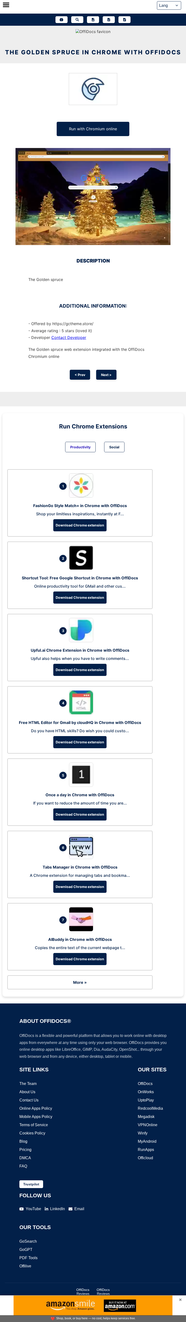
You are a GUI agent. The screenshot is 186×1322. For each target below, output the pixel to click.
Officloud (145, 1158)
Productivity (80, 447)
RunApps (146, 1150)
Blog (23, 1141)
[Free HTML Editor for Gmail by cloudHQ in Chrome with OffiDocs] (82, 713)
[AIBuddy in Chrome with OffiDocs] (82, 930)
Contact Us (29, 1100)
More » (80, 982)
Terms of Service (33, 1125)
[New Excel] (109, 19)
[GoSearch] (77, 19)
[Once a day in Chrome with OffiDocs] (82, 785)
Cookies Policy (32, 1133)
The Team (28, 1084)
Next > (106, 375)
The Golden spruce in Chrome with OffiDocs (93, 52)
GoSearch (28, 1241)
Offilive (25, 1266)
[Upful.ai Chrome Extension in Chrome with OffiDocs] (82, 640)
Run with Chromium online (93, 128)
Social (114, 447)
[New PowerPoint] (124, 19)
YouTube (33, 1209)
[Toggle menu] (6, 5)
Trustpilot (31, 1184)
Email (79, 1209)
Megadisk (146, 1117)
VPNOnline (147, 1125)
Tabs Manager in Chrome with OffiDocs (80, 867)
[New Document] (93, 19)
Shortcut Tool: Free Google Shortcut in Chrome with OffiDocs (80, 577)
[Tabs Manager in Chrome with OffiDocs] (82, 857)
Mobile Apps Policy (35, 1117)
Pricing (25, 1150)
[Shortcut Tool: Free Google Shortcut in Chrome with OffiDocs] (82, 568)
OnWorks (146, 1092)
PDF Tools (28, 1258)
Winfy (142, 1133)
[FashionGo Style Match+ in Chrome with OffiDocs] (82, 496)
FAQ (23, 1166)
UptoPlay (146, 1100)
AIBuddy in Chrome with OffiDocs (80, 939)
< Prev (80, 375)
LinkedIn (57, 1209)
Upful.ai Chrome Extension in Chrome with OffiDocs (80, 650)
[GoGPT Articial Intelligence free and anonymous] (61, 19)
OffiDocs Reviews (82, 1292)
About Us (27, 1092)
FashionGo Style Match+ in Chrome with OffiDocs (80, 505)
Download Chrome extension (80, 525)
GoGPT (25, 1250)
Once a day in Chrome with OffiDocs (80, 794)
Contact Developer (68, 337)
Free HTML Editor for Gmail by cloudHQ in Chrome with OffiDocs (80, 722)
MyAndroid (147, 1141)
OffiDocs (145, 1084)
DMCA (25, 1158)
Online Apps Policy (35, 1108)
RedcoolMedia (150, 1108)
